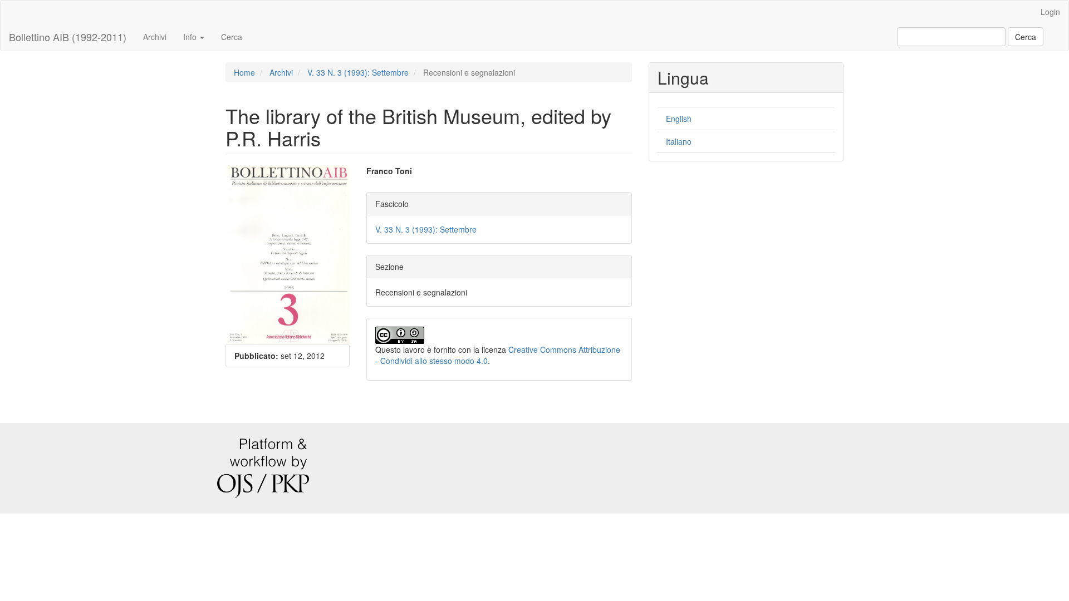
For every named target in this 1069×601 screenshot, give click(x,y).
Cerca (231, 36)
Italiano (679, 141)
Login (1050, 11)
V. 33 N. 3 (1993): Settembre (358, 72)
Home (244, 72)
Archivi (154, 36)
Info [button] (191, 36)
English (679, 118)
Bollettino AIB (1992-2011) (67, 36)
